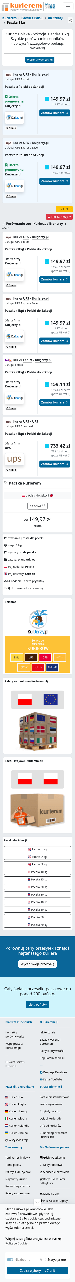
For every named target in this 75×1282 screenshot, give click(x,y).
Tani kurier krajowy (17, 1157)
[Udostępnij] (70, 20)
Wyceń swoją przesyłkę (37, 964)
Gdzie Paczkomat (53, 1157)
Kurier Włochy (17, 1118)
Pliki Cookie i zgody (55, 1201)
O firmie (11, 128)
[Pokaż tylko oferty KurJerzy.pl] (14, 274)
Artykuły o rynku (50, 1111)
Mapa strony (50, 1193)
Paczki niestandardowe (54, 1097)
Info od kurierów (50, 1125)
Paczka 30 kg (39, 894)
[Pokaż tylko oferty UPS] (14, 459)
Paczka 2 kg (39, 857)
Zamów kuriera (53, 113)
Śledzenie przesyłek (55, 1172)
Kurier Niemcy (17, 1111)
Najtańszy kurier (16, 1179)
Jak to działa (47, 1032)
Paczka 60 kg (39, 917)
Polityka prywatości (52, 1051)
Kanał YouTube (52, 1079)
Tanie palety (13, 1165)
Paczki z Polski (32, 18)
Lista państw (37, 1004)
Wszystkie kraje (18, 1140)
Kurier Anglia (17, 1104)
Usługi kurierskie (51, 1118)
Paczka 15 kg (39, 879)
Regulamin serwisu (52, 1058)
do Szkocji (55, 18)
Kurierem (9, 18)
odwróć (39, 506)
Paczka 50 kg (39, 909)
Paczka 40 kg (39, 902)
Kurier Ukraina (18, 1133)
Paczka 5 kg (39, 864)
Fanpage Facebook (55, 1072)
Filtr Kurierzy (60, 217)
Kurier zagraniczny (17, 1186)
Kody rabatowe (52, 1165)
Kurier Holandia (18, 1125)
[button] (47, 99)
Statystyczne (57, 1259)
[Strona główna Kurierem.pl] (28, 6)
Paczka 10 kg (39, 872)
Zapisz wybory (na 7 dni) (37, 1270)
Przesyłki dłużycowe (18, 1172)
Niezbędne (22, 1259)
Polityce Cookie (16, 1243)
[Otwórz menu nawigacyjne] (68, 6)
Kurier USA (15, 1097)
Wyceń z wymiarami (40, 60)
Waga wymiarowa (51, 1104)
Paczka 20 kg (39, 887)
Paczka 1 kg (39, 849)
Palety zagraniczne (17, 1193)
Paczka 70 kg (39, 924)
